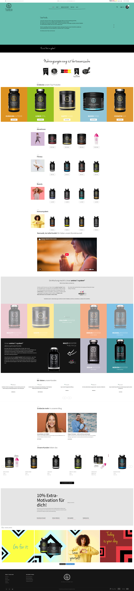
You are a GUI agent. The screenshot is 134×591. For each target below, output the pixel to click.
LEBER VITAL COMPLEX (72, 471)
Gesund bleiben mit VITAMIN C (43, 434)
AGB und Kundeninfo (29, 576)
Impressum (7, 582)
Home (53, 7)
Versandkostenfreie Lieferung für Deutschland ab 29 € (14, 1)
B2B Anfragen (7, 579)
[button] (14, 120)
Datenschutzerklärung (29, 579)
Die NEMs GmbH (70, 581)
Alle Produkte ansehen (67, 482)
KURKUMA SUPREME (28, 471)
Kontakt (6, 581)
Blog (77, 7)
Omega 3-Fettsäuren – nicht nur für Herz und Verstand (79, 434)
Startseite (6, 576)
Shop (57, 7)
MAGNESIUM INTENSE (116, 471)
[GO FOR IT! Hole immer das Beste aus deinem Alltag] (18, 546)
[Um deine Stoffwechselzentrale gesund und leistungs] (51, 546)
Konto (123, 7)
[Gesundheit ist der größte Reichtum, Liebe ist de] (83, 546)
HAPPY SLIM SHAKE (6, 471)
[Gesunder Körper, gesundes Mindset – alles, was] (116, 546)
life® (65, 7)
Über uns (72, 7)
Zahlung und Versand (29, 581)
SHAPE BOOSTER (94, 471)
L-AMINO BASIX (49, 471)
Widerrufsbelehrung (29, 578)
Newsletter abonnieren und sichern (67, 1)
